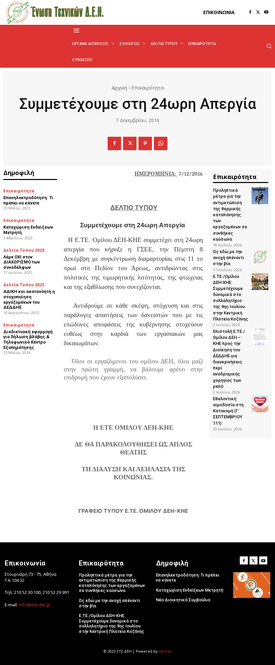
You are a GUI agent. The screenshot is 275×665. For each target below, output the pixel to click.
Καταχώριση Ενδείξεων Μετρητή (189, 590)
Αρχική (119, 87)
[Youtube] (266, 12)
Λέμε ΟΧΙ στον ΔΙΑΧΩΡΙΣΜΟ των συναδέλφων (21, 262)
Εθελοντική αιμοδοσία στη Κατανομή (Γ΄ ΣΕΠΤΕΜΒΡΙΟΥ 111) (228, 411)
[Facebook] (250, 12)
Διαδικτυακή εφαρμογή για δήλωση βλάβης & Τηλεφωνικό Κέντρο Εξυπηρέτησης (28, 339)
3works (165, 651)
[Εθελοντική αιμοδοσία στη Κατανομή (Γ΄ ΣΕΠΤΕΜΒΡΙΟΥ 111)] (260, 404)
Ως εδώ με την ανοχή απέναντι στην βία (228, 257)
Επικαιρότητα (147, 87)
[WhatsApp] (160, 143)
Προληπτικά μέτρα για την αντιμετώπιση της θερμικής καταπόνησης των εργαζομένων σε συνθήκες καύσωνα (230, 215)
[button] (269, 46)
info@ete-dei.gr (34, 605)
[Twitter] (258, 12)
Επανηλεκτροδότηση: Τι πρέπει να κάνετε (28, 200)
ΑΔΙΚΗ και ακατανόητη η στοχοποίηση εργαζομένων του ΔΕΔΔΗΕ (29, 299)
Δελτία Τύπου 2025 (23, 250)
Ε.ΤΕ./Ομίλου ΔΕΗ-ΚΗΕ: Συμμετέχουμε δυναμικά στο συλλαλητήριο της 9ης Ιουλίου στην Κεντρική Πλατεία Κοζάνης (111, 623)
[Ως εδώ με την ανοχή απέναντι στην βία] (260, 257)
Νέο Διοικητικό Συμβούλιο (183, 599)
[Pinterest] (145, 143)
